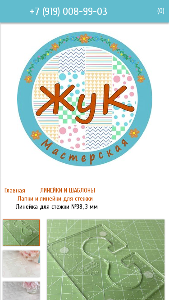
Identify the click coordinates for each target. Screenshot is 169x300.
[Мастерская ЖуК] (84, 164)
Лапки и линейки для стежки (55, 198)
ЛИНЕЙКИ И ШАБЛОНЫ (67, 190)
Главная (15, 190)
